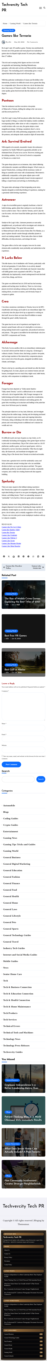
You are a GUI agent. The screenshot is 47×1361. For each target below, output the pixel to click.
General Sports (10, 928)
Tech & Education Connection (18, 993)
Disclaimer (7, 1261)
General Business (12, 857)
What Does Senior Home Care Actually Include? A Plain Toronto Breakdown (22, 1152)
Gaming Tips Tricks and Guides (19, 844)
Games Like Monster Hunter (11, 543)
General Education (12, 870)
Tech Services (10, 1019)
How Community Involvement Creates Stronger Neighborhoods (21, 1289)
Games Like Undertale (9, 535)
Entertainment (10, 831)
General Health (11, 896)
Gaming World (8, 30)
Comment (5, 691)
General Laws (10, 909)
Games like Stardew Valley (11, 530)
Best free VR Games (16, 636)
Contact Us (7, 1254)
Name (4, 723)
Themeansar (23, 1224)
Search (6, 771)
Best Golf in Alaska (15, 669)
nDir (7, 605)
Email (4, 734)
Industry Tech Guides (14, 948)
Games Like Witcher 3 (9, 538)
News (5, 967)
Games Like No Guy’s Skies (11, 527)
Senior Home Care (12, 974)
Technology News (11, 1039)
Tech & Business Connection (17, 987)
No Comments (32, 42)
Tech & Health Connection (16, 1000)
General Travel (10, 941)
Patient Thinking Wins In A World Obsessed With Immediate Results (22, 1280)
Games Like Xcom (8, 541)
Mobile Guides (10, 961)
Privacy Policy (8, 1257)
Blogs (6, 812)
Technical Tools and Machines (18, 1032)
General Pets (9, 922)
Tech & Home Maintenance (17, 1006)
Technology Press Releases (16, 1045)
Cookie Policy (8, 1265)
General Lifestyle (12, 916)
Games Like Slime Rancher (11, 546)
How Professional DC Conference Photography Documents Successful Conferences (23, 1293)
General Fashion (11, 877)
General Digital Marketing (16, 864)
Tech (5, 980)
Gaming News (10, 838)
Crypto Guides (10, 825)
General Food (10, 890)
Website (4, 745)
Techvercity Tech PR (23, 1206)
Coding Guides (10, 818)
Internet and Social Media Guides (20, 954)
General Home (10, 903)
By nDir (8, 42)
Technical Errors (11, 1026)
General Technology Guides (17, 935)
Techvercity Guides (13, 1052)
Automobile (9, 805)
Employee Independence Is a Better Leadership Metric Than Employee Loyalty (21, 1088)
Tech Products (10, 1013)
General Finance (11, 883)
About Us (7, 1250)
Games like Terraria (8, 532)
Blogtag (37, 1220)
